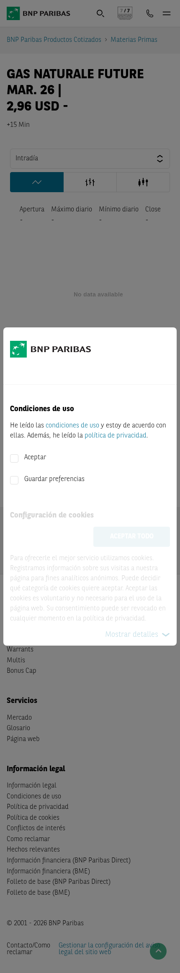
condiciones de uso (72, 425)
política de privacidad (116, 435)
